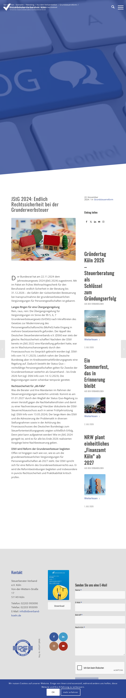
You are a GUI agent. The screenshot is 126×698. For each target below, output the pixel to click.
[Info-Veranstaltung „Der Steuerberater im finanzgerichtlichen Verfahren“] (2, 349)
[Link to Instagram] (103, 221)
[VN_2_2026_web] (58, 585)
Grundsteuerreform (103, 199)
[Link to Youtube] (63, 646)
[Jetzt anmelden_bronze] (94, 323)
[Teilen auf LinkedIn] (95, 221)
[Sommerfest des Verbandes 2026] (94, 405)
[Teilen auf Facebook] (86, 221)
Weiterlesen (91, 339)
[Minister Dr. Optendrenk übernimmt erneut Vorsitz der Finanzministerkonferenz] (123, 349)
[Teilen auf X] (91, 221)
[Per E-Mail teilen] (99, 221)
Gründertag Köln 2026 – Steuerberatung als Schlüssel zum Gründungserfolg (100, 276)
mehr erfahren (70, 692)
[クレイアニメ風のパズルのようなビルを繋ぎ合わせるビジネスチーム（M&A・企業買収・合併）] (94, 484)
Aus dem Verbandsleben (94, 303)
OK (53, 692)
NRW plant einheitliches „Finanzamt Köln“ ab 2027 (96, 449)
